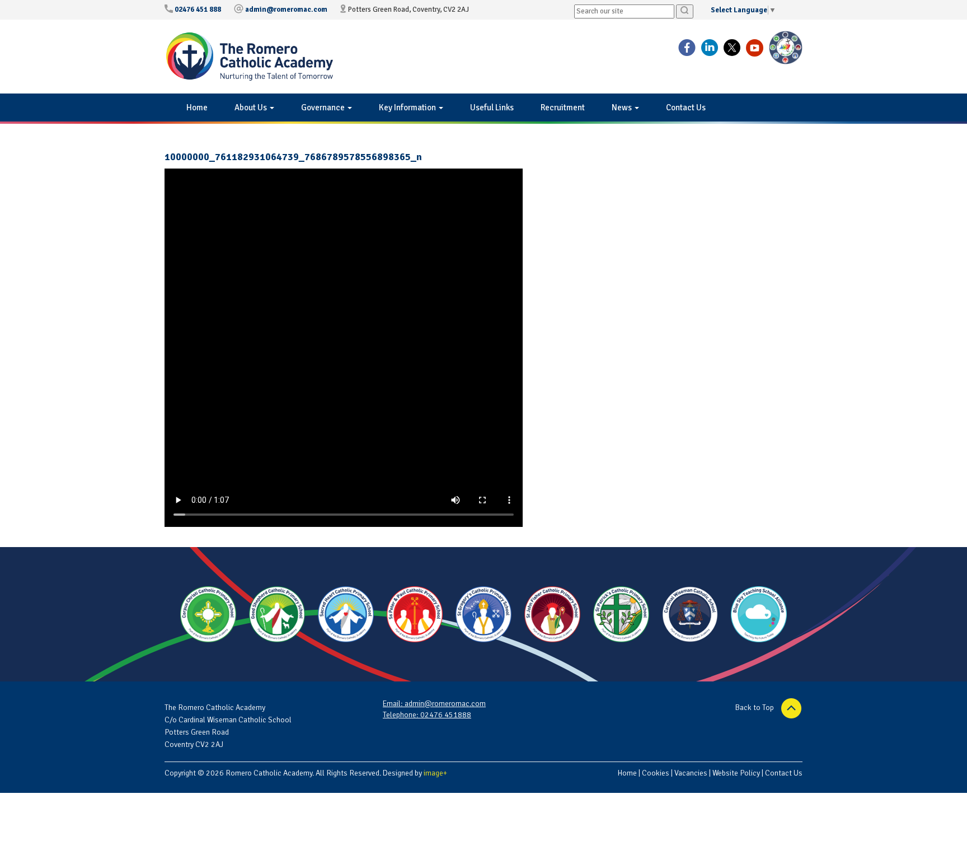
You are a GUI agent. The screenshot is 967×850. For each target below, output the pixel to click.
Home (197, 107)
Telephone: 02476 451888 (427, 715)
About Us (251, 107)
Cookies (655, 773)
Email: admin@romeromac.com (434, 703)
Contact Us (686, 107)
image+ (435, 773)
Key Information (408, 107)
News (622, 107)
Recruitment (563, 107)
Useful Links (492, 107)
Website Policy (736, 773)
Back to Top (755, 707)
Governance (323, 107)
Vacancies (690, 773)
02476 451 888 (198, 9)
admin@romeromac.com (286, 9)
